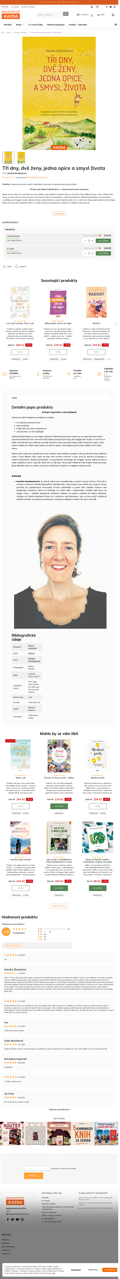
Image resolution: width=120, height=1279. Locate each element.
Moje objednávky (8, 1247)
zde (53, 1273)
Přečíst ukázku (59, 213)
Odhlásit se (6, 1250)
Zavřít (37, 265)
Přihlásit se (33, 1176)
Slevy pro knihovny (49, 1212)
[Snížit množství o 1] (85, 241)
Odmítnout (93, 1270)
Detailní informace (10, 222)
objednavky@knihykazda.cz (19, 1214)
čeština (31, 653)
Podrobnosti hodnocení (37, 177)
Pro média (15, 7)
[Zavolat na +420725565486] (92, 6)
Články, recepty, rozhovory (52, 1215)
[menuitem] (8, 25)
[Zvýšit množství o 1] (92, 241)
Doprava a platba (28, 7)
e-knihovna (85, 15)
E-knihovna (6, 1254)
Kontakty (5, 7)
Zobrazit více (59, 906)
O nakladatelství (48, 1218)
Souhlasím (110, 1270)
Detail (20, 352)
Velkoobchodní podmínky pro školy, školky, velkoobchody (58, 1208)
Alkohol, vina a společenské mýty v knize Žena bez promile (95, 1204)
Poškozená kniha (99, 359)
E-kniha (25, 359)
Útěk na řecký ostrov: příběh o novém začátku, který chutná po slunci (95, 1198)
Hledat (65, 14)
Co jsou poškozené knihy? (52, 1222)
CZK (102, 15)
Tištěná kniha (16, 359)
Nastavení (76, 1270)
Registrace (6, 1243)
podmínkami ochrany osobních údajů (63, 1168)
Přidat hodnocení (13, 946)
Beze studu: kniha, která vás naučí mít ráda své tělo (96, 1208)
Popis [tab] (14, 398)
